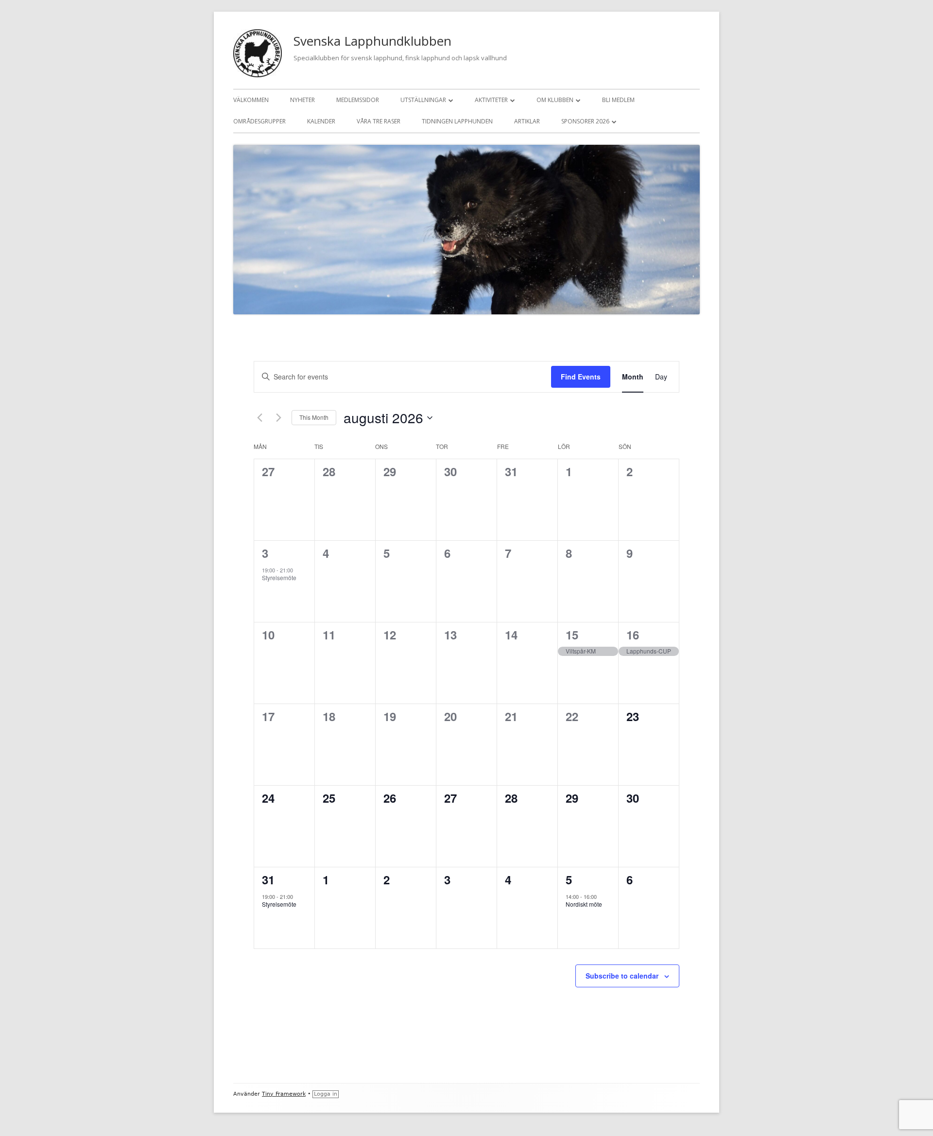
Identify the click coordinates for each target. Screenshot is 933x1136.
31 (268, 879)
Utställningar (423, 100)
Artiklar (527, 121)
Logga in (325, 1094)
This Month (313, 417)
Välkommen (251, 100)
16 (632, 634)
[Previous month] (259, 418)
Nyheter (302, 100)
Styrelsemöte (279, 577)
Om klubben (554, 100)
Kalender (321, 121)
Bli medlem (618, 100)
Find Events (581, 376)
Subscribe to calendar (622, 976)
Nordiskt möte (584, 904)
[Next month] (278, 418)
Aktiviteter (491, 100)
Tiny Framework (284, 1094)
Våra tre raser (378, 121)
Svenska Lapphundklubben (372, 41)
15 (572, 634)
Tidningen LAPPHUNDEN (457, 121)
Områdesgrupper (259, 121)
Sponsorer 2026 (585, 121)
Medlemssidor (357, 100)
